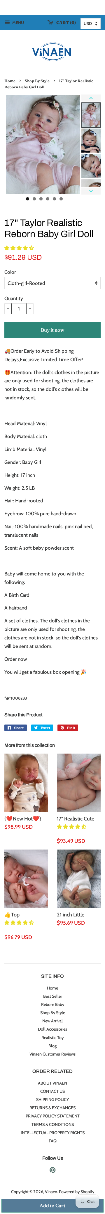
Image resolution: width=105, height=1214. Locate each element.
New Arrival (52, 1021)
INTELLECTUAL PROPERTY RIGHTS (53, 1132)
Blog (52, 1045)
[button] (19, 248)
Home (9, 81)
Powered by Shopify (76, 1191)
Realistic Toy (52, 1037)
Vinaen (51, 1191)
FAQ (53, 1141)
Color (10, 272)
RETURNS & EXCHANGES (52, 1107)
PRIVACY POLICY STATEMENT (53, 1116)
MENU (17, 22)
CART (64, 22)
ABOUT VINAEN (52, 1083)
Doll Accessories (52, 1029)
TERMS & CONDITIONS (53, 1124)
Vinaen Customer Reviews (52, 1054)
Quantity (13, 298)
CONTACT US (52, 1091)
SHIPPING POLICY (52, 1099)
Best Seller (52, 996)
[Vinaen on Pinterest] (52, 1171)
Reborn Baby (52, 1004)
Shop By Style (37, 81)
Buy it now (52, 330)
